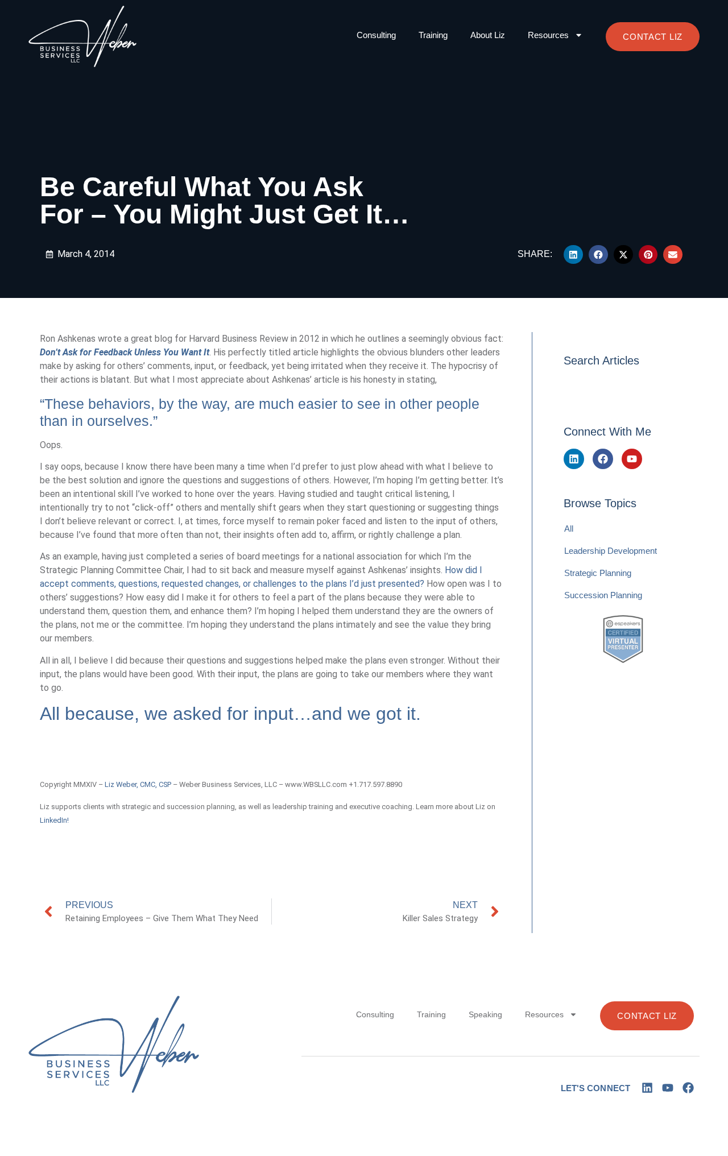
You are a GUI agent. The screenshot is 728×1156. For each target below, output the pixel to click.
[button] (573, 254)
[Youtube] (632, 459)
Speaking (485, 1014)
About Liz (487, 35)
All (568, 528)
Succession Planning (603, 595)
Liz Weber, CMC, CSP (138, 784)
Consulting (376, 35)
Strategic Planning (597, 573)
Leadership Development (610, 551)
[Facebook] (603, 459)
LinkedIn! (54, 820)
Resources (548, 35)
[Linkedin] (574, 459)
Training (433, 35)
